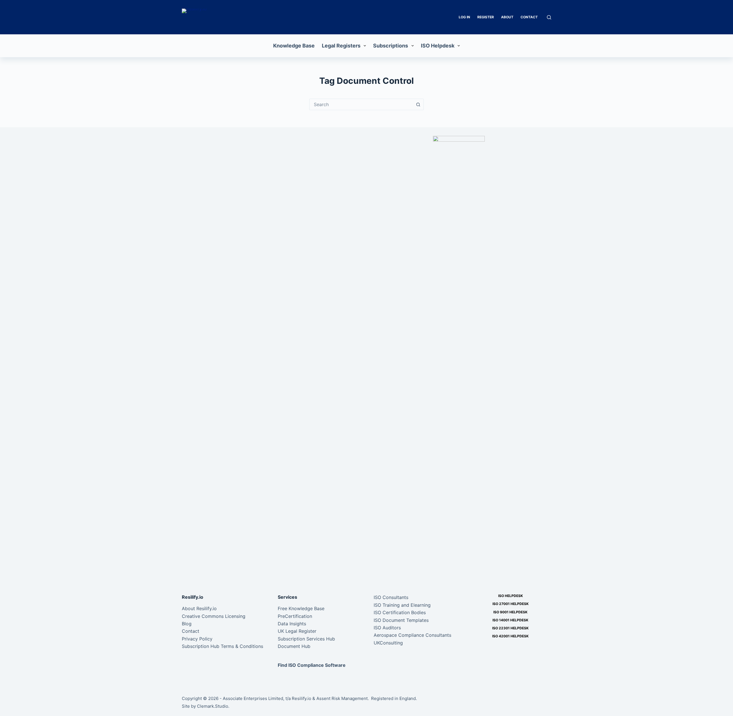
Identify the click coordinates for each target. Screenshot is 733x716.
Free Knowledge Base (301, 608)
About (507, 17)
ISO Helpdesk (437, 46)
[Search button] (418, 104)
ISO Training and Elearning (402, 605)
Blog (187, 623)
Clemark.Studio (212, 706)
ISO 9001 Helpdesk (510, 612)
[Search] (549, 17)
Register (485, 17)
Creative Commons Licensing (213, 616)
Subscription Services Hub (306, 639)
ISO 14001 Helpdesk (510, 620)
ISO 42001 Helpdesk (510, 636)
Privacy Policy (197, 639)
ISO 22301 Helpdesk (510, 628)
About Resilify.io (199, 608)
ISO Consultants (391, 597)
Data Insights (292, 623)
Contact (529, 17)
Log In (464, 17)
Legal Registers (341, 46)
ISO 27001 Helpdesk (510, 604)
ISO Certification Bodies (400, 612)
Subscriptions (390, 46)
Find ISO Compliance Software (312, 665)
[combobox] (361, 104)
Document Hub (294, 646)
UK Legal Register (297, 631)
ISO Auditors (387, 627)
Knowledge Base (294, 46)
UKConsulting (388, 643)
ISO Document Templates (401, 620)
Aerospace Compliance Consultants (412, 635)
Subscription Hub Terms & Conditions (222, 646)
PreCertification (295, 616)
